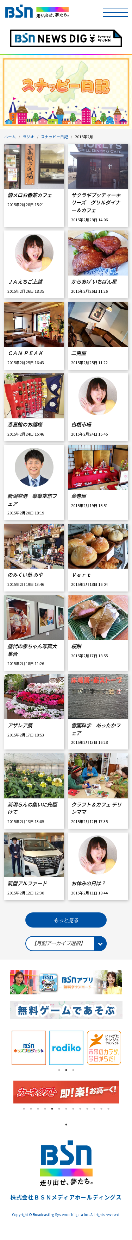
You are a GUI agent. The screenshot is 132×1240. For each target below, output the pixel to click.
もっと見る (66, 920)
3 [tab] (73, 1070)
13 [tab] (108, 1108)
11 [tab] (94, 1108)
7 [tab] (66, 1108)
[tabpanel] (29, 1048)
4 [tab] (45, 1108)
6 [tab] (59, 1108)
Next (127, 1047)
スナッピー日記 (54, 136)
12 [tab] (101, 1108)
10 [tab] (87, 1108)
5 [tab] (52, 1108)
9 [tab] (80, 1108)
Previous (4, 1047)
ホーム (10, 136)
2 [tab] (66, 1070)
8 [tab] (73, 1108)
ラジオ (28, 136)
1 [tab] (59, 1070)
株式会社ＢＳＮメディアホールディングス (66, 1197)
